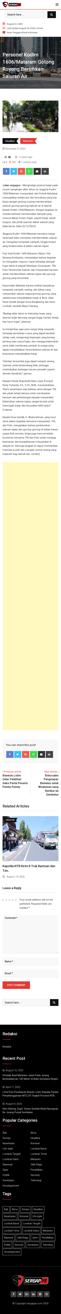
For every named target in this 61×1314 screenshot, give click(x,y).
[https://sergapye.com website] (5, 157)
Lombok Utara (10, 1159)
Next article (50, 771)
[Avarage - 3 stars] (9, 900)
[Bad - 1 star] (3, 900)
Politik (6, 1175)
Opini (5, 1169)
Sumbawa (8, 1180)
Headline (10, 141)
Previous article (12, 771)
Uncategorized (11, 1185)
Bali (5, 1132)
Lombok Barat (38, 1148)
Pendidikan (37, 1169)
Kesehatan (9, 1143)
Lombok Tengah (12, 1153)
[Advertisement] (30, 596)
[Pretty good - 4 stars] (12, 900)
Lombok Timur (39, 1153)
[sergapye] (9, 157)
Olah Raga (36, 1164)
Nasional (7, 1164)
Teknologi (36, 1180)
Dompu (7, 1138)
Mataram (28, 141)
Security (35, 1175)
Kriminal (35, 1143)
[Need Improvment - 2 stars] (6, 900)
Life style (8, 1148)
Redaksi (7, 1046)
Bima (33, 1132)
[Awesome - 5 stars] (15, 900)
